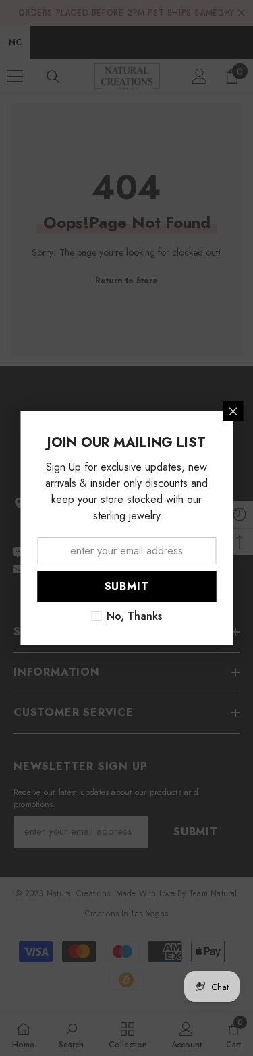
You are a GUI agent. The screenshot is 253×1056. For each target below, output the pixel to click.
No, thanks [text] (134, 616)
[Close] (233, 411)
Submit (127, 586)
